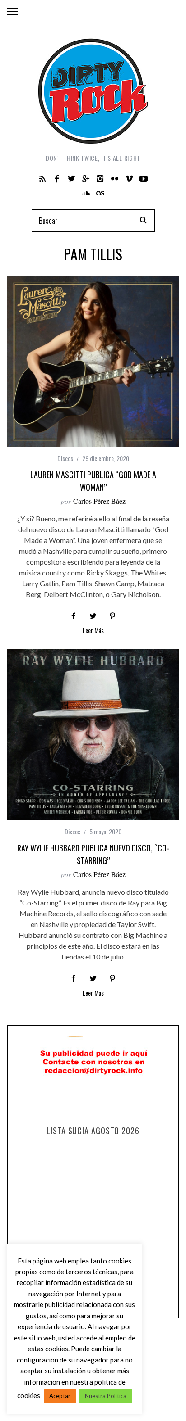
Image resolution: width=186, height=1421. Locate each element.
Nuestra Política (105, 1395)
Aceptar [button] (59, 1395)
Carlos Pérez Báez (99, 501)
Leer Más (93, 631)
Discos (65, 458)
